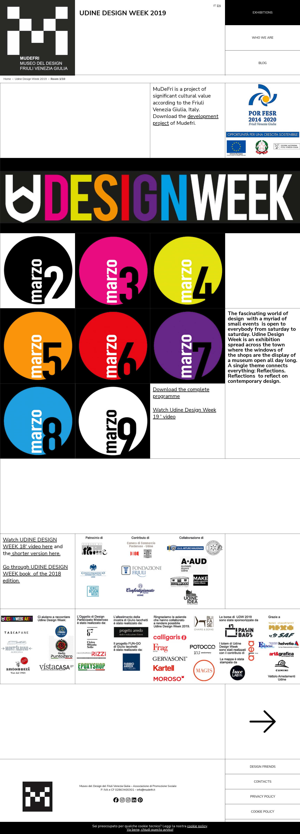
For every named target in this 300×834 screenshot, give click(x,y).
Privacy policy (262, 796)
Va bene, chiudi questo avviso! (150, 829)
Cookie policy (262, 812)
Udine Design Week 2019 (31, 79)
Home (7, 79)
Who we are (262, 38)
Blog (263, 63)
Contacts (262, 782)
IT (214, 6)
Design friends (263, 767)
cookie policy (197, 826)
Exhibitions (263, 12)
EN (219, 6)
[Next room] (262, 721)
